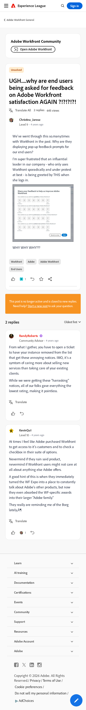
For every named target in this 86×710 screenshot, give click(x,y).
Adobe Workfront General (20, 19)
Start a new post (38, 306)
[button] (23, 110)
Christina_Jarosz (29, 119)
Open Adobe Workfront (36, 49)
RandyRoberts (28, 336)
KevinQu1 (25, 430)
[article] (43, 375)
